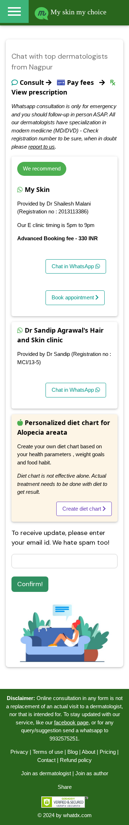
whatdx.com (77, 815)
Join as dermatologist (46, 773)
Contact (46, 760)
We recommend (42, 168)
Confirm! (30, 584)
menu (14, 11)
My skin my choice (77, 12)
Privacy (19, 752)
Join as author (91, 773)
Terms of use (48, 752)
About (88, 752)
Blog (72, 752)
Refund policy (76, 760)
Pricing (108, 752)
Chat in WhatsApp (73, 266)
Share (65, 787)
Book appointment (73, 297)
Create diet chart (82, 509)
